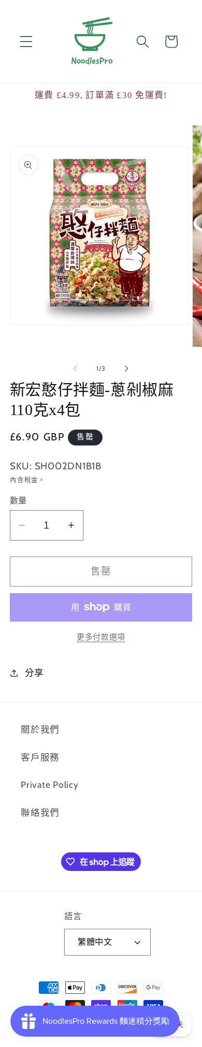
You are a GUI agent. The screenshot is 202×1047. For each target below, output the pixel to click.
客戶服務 (40, 757)
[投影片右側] (127, 368)
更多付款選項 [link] (101, 637)
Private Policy (50, 784)
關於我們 (40, 729)
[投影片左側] (75, 368)
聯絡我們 (40, 812)
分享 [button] (34, 672)
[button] (26, 41)
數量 (18, 500)
